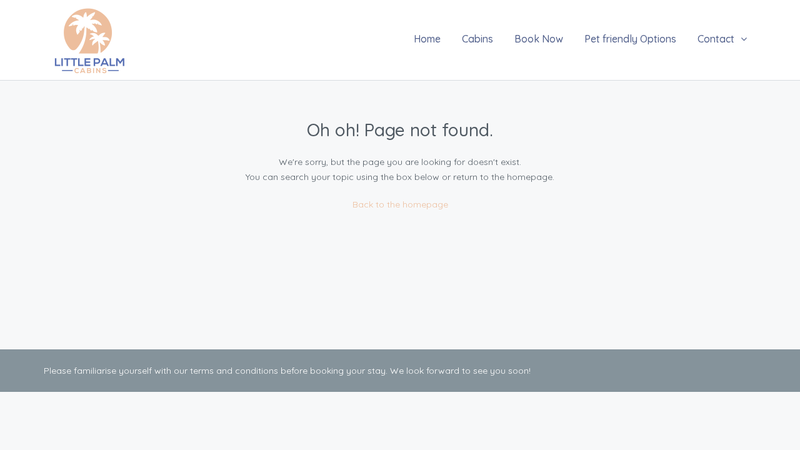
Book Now (538, 38)
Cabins (477, 38)
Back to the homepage (400, 204)
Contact (716, 38)
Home (427, 38)
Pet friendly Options (630, 38)
